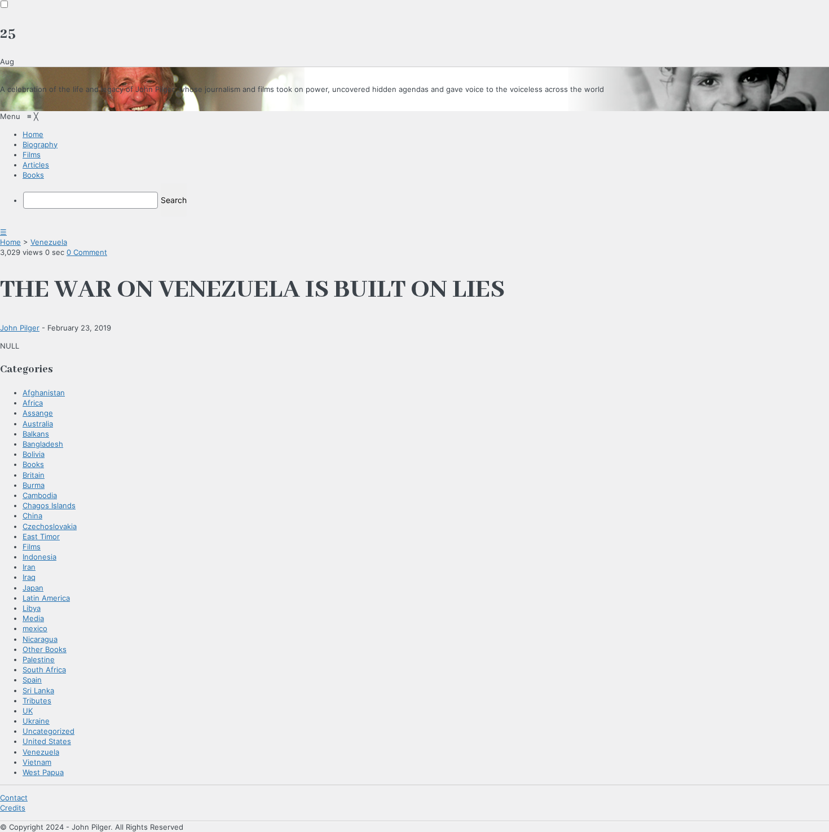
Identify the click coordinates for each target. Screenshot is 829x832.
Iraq (29, 577)
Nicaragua (40, 639)
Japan (33, 587)
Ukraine (36, 720)
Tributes (37, 700)
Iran (29, 566)
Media (33, 618)
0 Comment (87, 252)
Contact (14, 797)
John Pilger (19, 327)
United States (47, 741)
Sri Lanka (38, 690)
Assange (38, 412)
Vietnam (37, 762)
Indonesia (39, 556)
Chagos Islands (49, 505)
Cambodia (40, 495)
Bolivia (34, 454)
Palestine (39, 659)
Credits (12, 807)
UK (28, 710)
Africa (33, 402)
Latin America (46, 597)
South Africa (44, 669)
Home (10, 241)
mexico (35, 628)
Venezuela (48, 241)
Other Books (45, 649)
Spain (32, 679)
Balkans (36, 433)
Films (32, 546)
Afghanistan (44, 392)
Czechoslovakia (50, 526)
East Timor (41, 536)
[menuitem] (33, 134)
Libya (32, 608)
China (32, 515)
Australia (38, 423)
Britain (34, 474)
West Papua (43, 772)
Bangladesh (43, 443)
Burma (34, 485)
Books (33, 464)
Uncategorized (48, 731)
